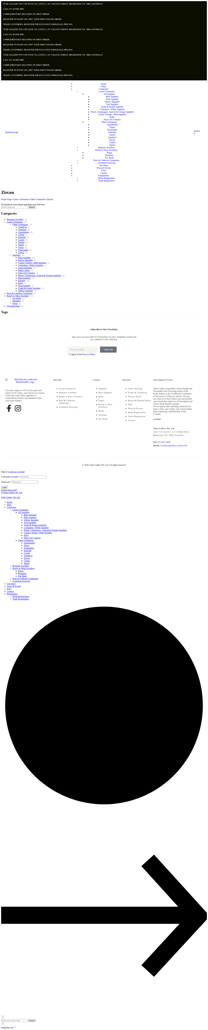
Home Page (6, 199)
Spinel (21, 245)
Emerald (22, 237)
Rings (15, 303)
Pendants (16, 301)
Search (32, 207)
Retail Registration (20, 596)
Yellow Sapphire (25, 291)
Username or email (10, 477)
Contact (10, 591)
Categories (11, 507)
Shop (9, 505)
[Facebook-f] (8, 408)
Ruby (20, 283)
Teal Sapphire (24, 285)
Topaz (21, 247)
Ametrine (22, 229)
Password (6, 482)
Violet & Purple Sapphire (29, 288)
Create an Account (16, 472)
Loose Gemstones (21, 199)
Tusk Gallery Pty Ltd (10, 497)
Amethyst (22, 227)
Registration (12, 594)
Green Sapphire (25, 268)
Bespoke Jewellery (15, 219)
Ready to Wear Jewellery (18, 296)
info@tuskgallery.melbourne (173, 445)
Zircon (21, 252)
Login (4, 487)
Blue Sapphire (24, 257)
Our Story (11, 584)
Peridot (21, 242)
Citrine (21, 235)
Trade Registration (20, 599)
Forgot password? (9, 490)
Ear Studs (16, 298)
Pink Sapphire (24, 278)
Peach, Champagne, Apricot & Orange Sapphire (39, 275)
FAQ (9, 589)
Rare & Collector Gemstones (20, 293)
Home (9, 502)
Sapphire (16, 255)
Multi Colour (24, 270)
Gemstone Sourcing (21, 581)
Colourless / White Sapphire (30, 265)
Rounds (21, 280)
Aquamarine (23, 232)
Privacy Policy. (89, 354)
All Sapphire (23, 512)
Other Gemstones (38, 199)
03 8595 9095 (164, 442)
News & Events (14, 586)
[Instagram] (18, 408)
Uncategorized (13, 306)
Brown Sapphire (25, 260)
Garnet (21, 240)
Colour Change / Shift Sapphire (32, 263)
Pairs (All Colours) (26, 273)
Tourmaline (23, 250)
